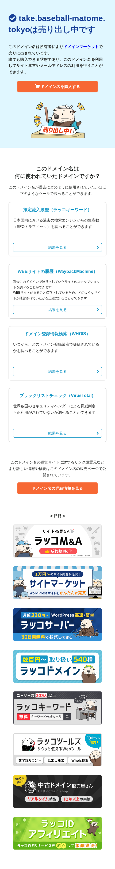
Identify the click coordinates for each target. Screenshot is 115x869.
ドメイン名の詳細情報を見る (57, 488)
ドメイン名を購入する (60, 86)
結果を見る (57, 247)
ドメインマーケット (81, 46)
